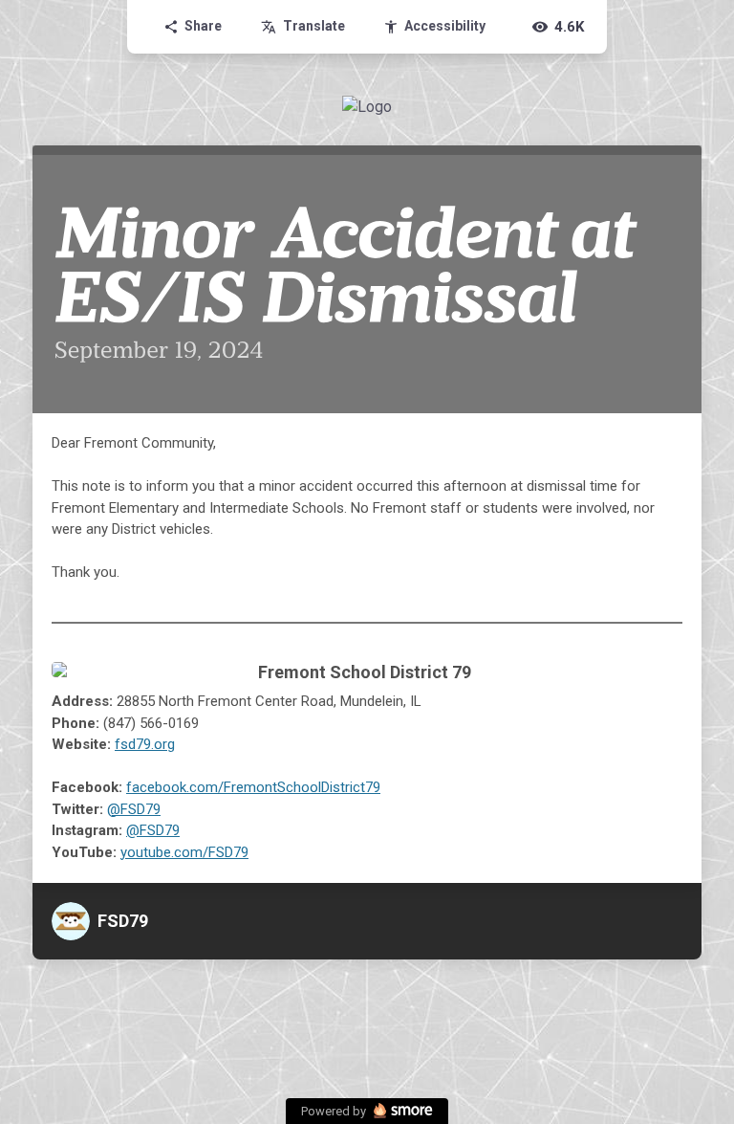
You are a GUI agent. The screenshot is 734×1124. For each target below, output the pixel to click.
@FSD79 (134, 809)
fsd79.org (145, 744)
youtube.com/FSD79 (184, 852)
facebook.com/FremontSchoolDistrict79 (253, 787)
